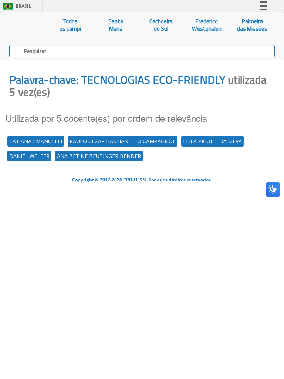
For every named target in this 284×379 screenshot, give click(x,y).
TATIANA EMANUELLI (35, 141)
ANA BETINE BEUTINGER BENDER (99, 156)
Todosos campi (70, 25)
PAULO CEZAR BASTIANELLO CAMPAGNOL (123, 141)
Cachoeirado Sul (161, 25)
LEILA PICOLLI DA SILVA (212, 141)
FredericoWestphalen (207, 25)
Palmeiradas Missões (252, 25)
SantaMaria (115, 25)
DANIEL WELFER (29, 156)
